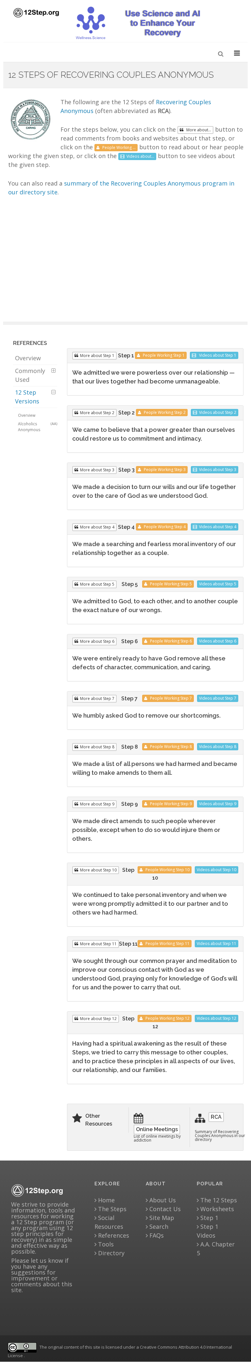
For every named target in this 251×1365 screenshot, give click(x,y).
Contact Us (164, 1209)
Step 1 (208, 1218)
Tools (105, 1244)
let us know (47, 1260)
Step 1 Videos (207, 1231)
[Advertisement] (125, 261)
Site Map (161, 1218)
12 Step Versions (27, 396)
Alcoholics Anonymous (37, 426)
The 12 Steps (218, 1200)
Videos (217, 355)
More (97, 355)
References (112, 1235)
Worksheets (216, 1209)
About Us (162, 1200)
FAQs (156, 1235)
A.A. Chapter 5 (216, 1248)
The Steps (111, 1209)
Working (164, 355)
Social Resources (108, 1222)
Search (158, 1226)
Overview (28, 358)
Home (105, 1200)
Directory (110, 1253)
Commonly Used (30, 375)
